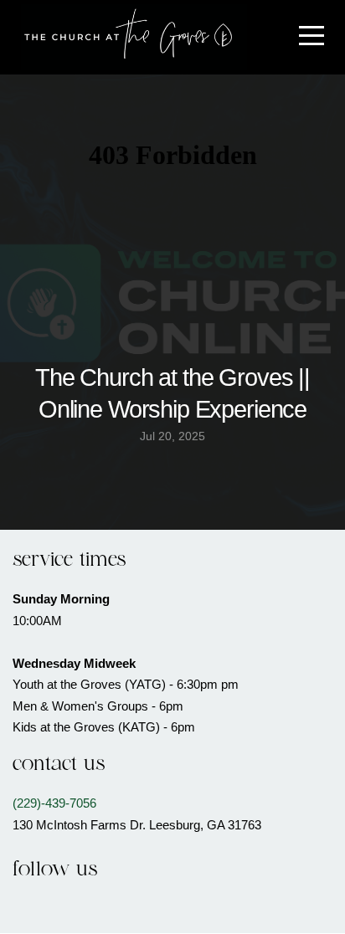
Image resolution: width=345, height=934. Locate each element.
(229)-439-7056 (54, 803)
